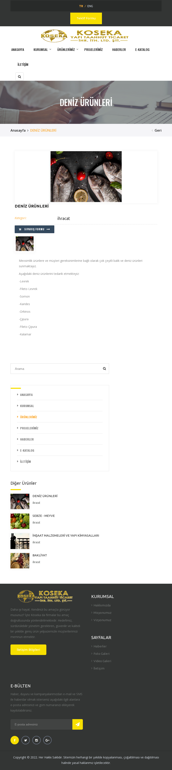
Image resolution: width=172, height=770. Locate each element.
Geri (158, 130)
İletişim (99, 668)
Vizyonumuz (102, 620)
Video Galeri (102, 661)
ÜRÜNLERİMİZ (66, 49)
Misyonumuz (103, 612)
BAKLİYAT (40, 555)
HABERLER (119, 49)
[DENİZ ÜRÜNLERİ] (86, 177)
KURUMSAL (41, 49)
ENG (90, 6)
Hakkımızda (102, 605)
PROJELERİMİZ (93, 49)
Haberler (100, 646)
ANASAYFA (17, 49)
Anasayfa (18, 130)
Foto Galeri (101, 653)
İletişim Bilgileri (28, 650)
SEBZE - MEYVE (44, 515)
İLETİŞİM (23, 64)
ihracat (63, 218)
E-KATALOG (142, 49)
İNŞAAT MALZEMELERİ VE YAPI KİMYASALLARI (66, 535)
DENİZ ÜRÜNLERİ (45, 496)
